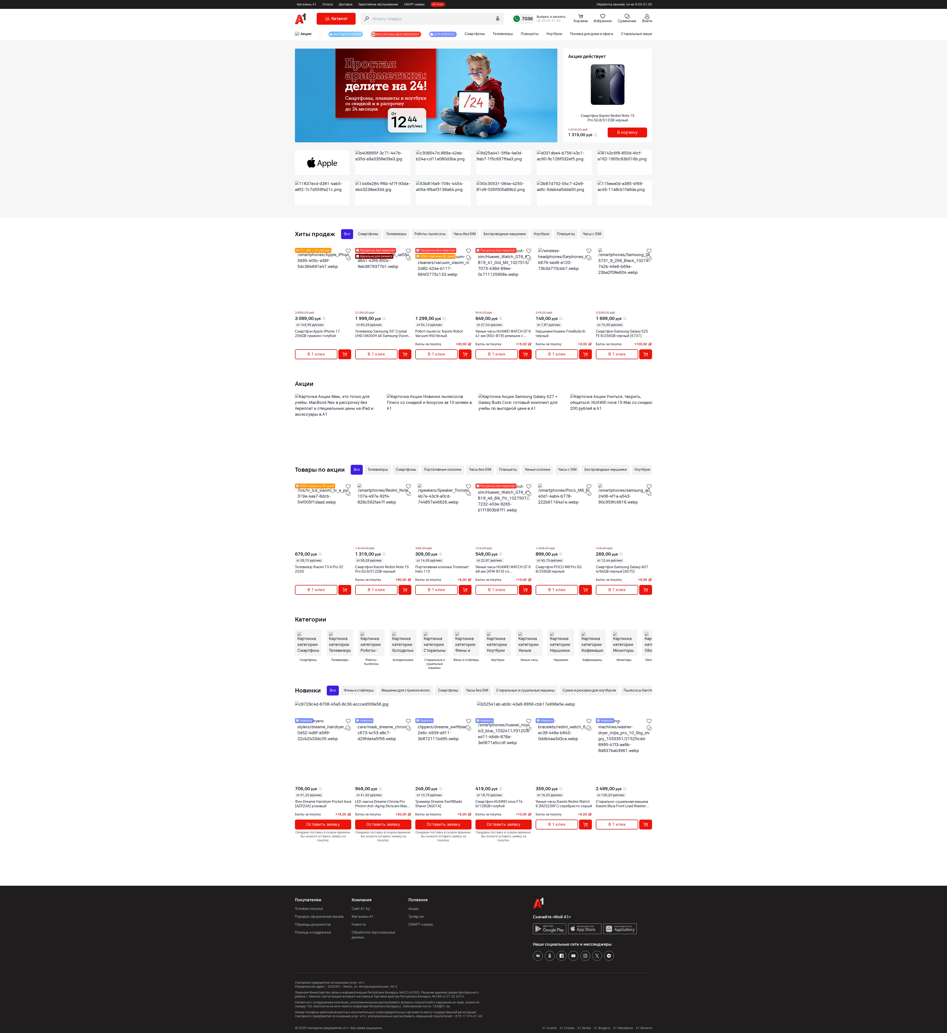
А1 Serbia (584, 1028)
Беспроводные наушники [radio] (505, 234)
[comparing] (348, 258)
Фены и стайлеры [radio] (359, 690)
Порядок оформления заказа (319, 917)
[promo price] (594, 134)
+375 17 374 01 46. (468, 1016)
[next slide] (299, 307)
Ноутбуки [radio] (541, 234)
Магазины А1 (306, 4)
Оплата (327, 4)
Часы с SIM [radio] (592, 234)
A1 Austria (549, 1028)
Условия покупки (309, 909)
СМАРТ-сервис (414, 4)
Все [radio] (347, 234)
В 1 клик (316, 354)
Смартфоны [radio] (368, 234)
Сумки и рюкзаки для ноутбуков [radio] (589, 690)
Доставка (345, 4)
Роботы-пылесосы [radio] (430, 234)
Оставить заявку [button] (323, 824)
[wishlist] (348, 251)
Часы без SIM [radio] (465, 234)
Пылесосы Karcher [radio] (639, 690)
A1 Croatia (567, 1028)
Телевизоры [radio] (396, 234)
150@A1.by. (442, 1006)
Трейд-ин (416, 917)
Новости (359, 924)
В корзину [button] (627, 132)
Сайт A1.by (361, 909)
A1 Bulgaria (602, 1028)
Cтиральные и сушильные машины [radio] (525, 690)
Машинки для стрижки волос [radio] (406, 690)
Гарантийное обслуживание (378, 4)
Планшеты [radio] (566, 234)
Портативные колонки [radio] (442, 470)
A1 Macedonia (623, 1028)
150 (309, 1006)
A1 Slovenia (644, 1028)
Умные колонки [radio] (537, 470)
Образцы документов (313, 924)
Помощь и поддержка (313, 932)
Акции (413, 909)
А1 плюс (438, 4)
